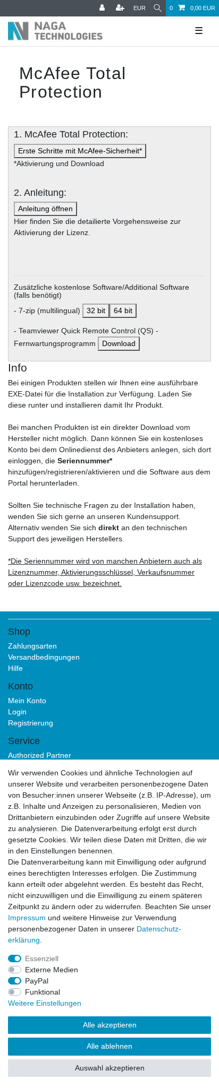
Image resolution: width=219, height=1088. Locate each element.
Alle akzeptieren (110, 1025)
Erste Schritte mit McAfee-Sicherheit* (80, 150)
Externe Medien (51, 969)
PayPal (36, 981)
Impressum (27, 917)
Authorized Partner (39, 755)
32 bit (96, 310)
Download (119, 343)
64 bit (123, 310)
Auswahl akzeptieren (110, 1068)
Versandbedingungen (44, 657)
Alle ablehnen (109, 1046)
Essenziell (41, 958)
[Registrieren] (121, 8)
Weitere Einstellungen (44, 1003)
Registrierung (30, 723)
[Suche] (157, 8)
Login (17, 711)
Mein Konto (27, 700)
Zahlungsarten (32, 646)
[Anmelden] (103, 8)
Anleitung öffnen (45, 208)
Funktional (42, 992)
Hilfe (15, 668)
